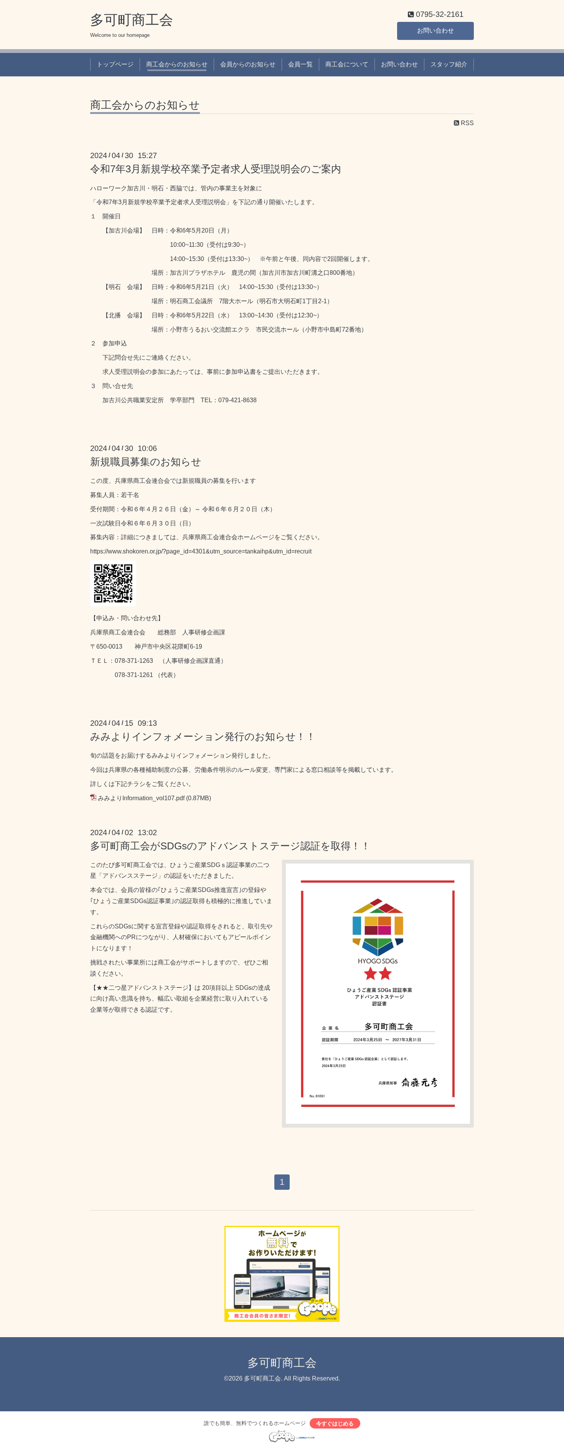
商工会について (346, 64)
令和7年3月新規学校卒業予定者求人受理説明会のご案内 (215, 169)
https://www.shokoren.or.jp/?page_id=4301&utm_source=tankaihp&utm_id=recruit (201, 551)
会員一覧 (300, 64)
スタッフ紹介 (448, 64)
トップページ (115, 64)
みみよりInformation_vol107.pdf (141, 798)
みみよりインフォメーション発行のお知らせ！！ (203, 736)
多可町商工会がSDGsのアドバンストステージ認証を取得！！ (230, 846)
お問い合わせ (435, 30)
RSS (466, 123)
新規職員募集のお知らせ (145, 461)
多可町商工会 (131, 20)
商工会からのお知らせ (177, 64)
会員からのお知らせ (247, 64)
